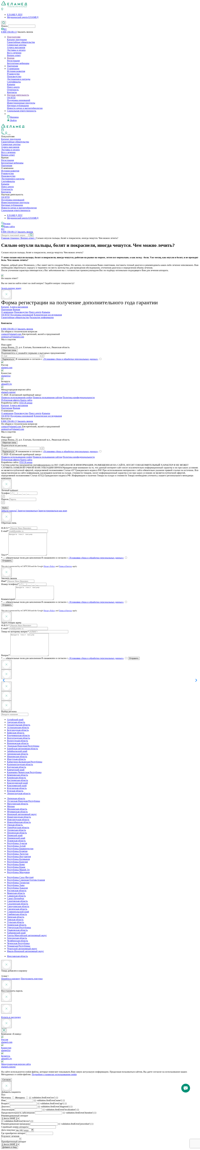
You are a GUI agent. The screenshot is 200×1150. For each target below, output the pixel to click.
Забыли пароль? (9, 510)
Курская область (15, 791)
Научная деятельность (18, 95)
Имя (3, 1100)
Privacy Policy (49, 566)
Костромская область (17, 780)
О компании (13, 68)
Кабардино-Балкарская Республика (24, 762)
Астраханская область (18, 727)
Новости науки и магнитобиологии (25, 108)
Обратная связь (9, 350)
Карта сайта (26, 400)
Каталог (5, 307)
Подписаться (8, 359)
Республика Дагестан (17, 854)
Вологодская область (17, 740)
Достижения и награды (18, 79)
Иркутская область (16, 759)
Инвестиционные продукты (21, 103)
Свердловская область (18, 906)
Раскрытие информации (42, 317)
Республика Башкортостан (20, 848)
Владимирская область (18, 735)
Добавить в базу (9, 1147)
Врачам (10, 58)
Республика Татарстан (18, 882)
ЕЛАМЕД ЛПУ (15, 14)
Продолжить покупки (32, 978)
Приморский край (16, 838)
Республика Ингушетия (19, 856)
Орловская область (16, 830)
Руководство (13, 74)
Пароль (4, 499)
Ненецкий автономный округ (22, 814)
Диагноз (5, 1106)
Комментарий (8, 599)
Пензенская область (17, 832)
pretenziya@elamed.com (12, 337)
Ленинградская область (18, 793)
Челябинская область (17, 940)
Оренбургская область (18, 827)
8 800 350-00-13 (9, 32)
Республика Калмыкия (18, 859)
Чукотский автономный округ (22, 948)
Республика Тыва (15, 885)
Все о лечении (14, 52)
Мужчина (6, 1097)
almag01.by (6, 384)
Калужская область (16, 767)
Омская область (15, 825)
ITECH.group (25, 403)
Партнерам (12, 66)
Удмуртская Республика (19, 927)
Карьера (11, 84)
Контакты (12, 92)
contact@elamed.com (11, 334)
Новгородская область (18, 819)
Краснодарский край (17, 783)
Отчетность (13, 89)
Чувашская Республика (18, 946)
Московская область (17, 809)
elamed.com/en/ (8, 392)
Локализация (7, 1109)
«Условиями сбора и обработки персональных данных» (70, 359)
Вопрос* (5, 655)
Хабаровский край (16, 932)
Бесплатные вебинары (18, 63)
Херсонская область (17, 938)
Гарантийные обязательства (21, 42)
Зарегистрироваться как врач (52, 510)
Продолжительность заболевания (17, 1112)
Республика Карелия (17, 862)
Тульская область (15, 922)
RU (5, 29)
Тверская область (15, 917)
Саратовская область (17, 901)
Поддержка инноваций (18, 100)
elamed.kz (6, 376)
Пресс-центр (13, 87)
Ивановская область (17, 756)
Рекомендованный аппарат (14, 1115)
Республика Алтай (16, 846)
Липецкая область (16, 798)
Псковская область (16, 840)
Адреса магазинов (16, 47)
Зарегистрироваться (28, 510)
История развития (16, 71)
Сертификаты (14, 82)
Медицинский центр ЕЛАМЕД (22, 17)
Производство (14, 76)
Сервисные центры (16, 45)
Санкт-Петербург (15, 898)
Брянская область (15, 732)
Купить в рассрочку (11, 1017)
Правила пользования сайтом (47, 397)
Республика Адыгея (17, 843)
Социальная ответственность (21, 111)
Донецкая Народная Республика (23, 746)
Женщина (20, 1097)
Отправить (7, 561)
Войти (13, 120)
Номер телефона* (10, 584)
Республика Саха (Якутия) (20, 877)
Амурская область (16, 722)
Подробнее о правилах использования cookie (54, 1074)
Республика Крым (16, 867)
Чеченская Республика (18, 943)
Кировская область (16, 777)
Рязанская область (16, 893)
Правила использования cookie (16, 397)
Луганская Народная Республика (23, 801)
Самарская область (16, 896)
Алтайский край (15, 719)
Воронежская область (18, 743)
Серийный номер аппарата (14, 1127)
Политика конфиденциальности (79, 397)
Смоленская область (17, 909)
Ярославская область (17, 956)
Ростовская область (16, 890)
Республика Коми (16, 864)
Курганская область (17, 788)
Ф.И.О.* (5, 528)
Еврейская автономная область (22, 748)
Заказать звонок (25, 232)
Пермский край (15, 835)
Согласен (6, 1080)
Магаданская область (17, 803)
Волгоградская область (18, 738)
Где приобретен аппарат (13, 1133)
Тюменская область (16, 925)
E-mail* (4, 531)
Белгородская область (18, 730)
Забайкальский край (17, 751)
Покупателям (13, 37)
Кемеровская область (17, 775)
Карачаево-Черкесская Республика (24, 772)
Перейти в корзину (10, 978)
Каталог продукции (17, 39)
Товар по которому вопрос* (15, 631)
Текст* (4, 555)
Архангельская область (18, 725)
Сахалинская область (17, 903)
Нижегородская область (19, 817)
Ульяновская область (17, 930)
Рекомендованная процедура (15, 1124)
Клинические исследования (48, 315)
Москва (11, 806)
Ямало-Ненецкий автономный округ (25, 951)
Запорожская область (17, 754)
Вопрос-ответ (14, 55)
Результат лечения (10, 1136)
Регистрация (13, 60)
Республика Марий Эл (18, 869)
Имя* (4, 581)
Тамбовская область (17, 914)
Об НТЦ (11, 97)
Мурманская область (17, 811)
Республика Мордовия (18, 872)
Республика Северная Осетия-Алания (26, 880)
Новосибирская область (19, 822)
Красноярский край (17, 785)
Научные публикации (18, 105)
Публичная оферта (10, 400)
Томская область (15, 919)
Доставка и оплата (16, 50)
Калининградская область (20, 764)
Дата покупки (8, 1130)
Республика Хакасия (17, 888)
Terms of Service (65, 566)
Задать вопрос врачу (11, 288)
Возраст (5, 1103)
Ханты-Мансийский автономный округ (27, 935)
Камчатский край (15, 769)
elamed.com (6, 367)
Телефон (5, 493)
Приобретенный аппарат (13, 1141)
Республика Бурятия (17, 851)
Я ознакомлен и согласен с (82, 558)
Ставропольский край (18, 911)
